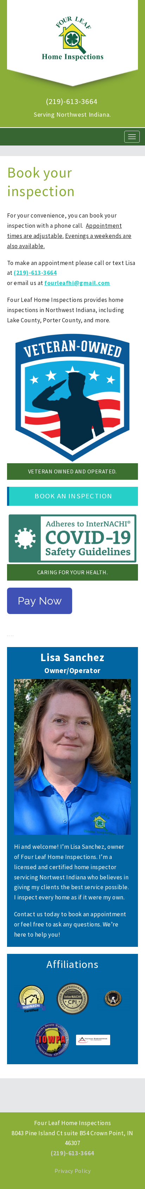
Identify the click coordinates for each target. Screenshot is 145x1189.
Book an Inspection (73, 495)
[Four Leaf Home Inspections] (72, 35)
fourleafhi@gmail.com (77, 283)
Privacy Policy (73, 1170)
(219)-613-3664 (71, 101)
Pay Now (40, 601)
